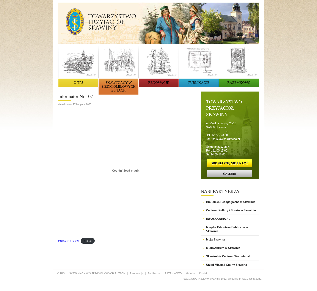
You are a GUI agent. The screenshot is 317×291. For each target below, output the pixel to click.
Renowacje (158, 82)
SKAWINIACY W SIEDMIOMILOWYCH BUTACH (119, 86)
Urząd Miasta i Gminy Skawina (226, 264)
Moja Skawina (215, 239)
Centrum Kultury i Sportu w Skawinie (231, 210)
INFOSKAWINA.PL (218, 218)
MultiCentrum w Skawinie (223, 248)
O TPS (78, 82)
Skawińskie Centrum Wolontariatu (228, 256)
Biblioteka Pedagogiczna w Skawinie (230, 202)
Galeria (190, 273)
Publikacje (198, 82)
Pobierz (87, 241)
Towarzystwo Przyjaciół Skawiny (101, 22)
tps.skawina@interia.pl (226, 139)
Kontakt (203, 273)
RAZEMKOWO (239, 82)
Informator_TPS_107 (68, 241)
